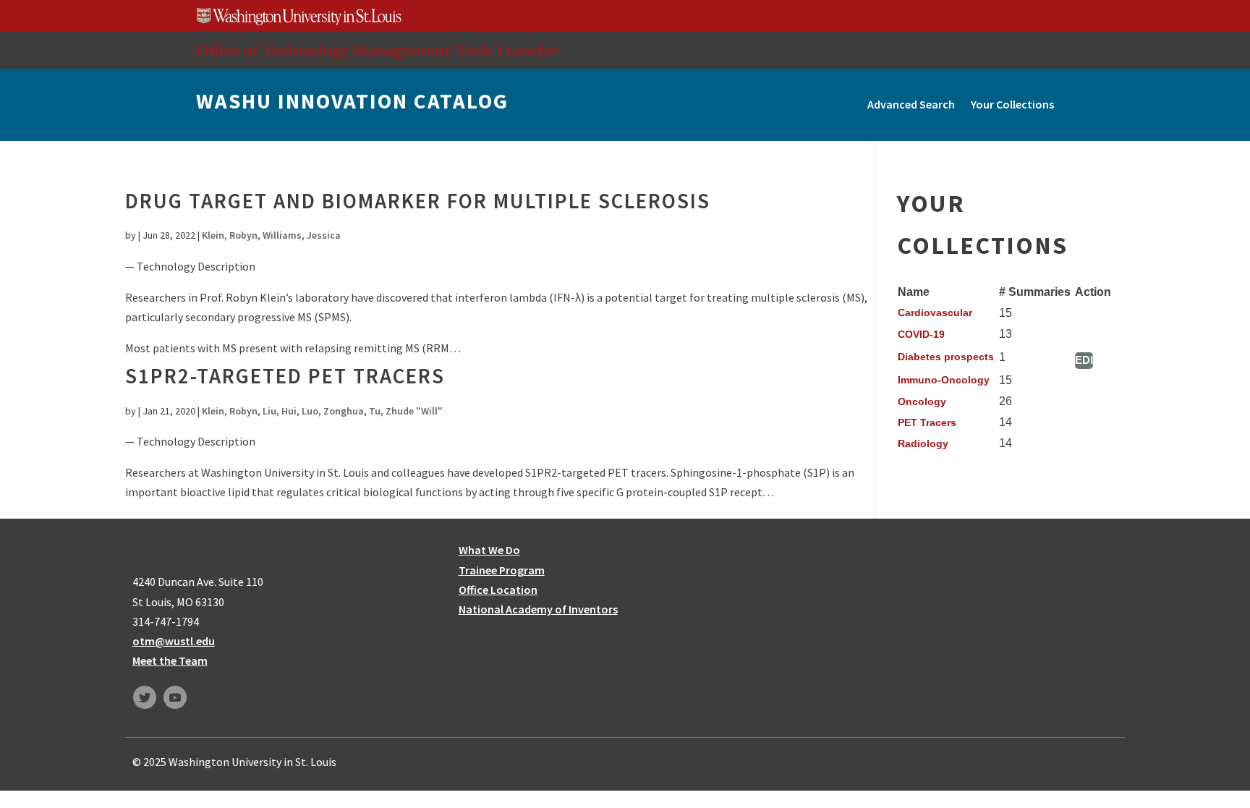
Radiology (923, 443)
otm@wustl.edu (173, 641)
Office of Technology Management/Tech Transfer (377, 50)
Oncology (922, 401)
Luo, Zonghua (333, 410)
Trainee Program (502, 570)
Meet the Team (170, 660)
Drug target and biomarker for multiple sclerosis (417, 200)
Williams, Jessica (302, 235)
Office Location (498, 589)
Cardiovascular (935, 312)
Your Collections (1012, 104)
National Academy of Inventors (538, 609)
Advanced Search (911, 104)
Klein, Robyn (230, 235)
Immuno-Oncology (944, 380)
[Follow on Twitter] (144, 697)
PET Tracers (927, 422)
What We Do (489, 550)
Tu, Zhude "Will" (406, 410)
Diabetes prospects (946, 356)
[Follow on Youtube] (175, 697)
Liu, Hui (280, 410)
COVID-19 (921, 334)
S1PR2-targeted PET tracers (285, 375)
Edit (1084, 360)
